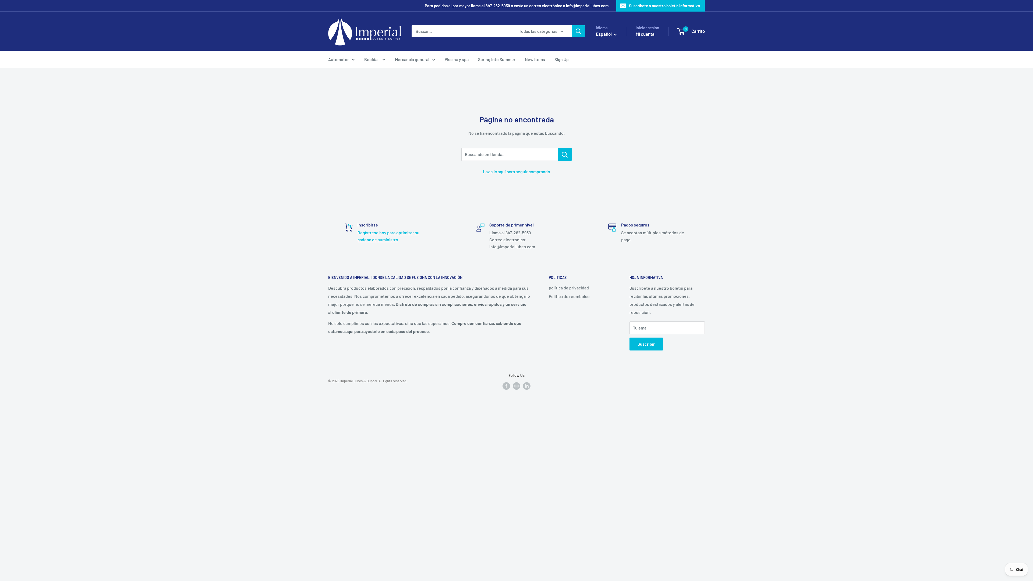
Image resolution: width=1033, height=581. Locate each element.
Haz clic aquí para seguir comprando (516, 171)
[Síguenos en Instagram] (516, 385)
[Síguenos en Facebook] (506, 385)
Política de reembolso (569, 296)
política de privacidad (569, 287)
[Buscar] (578, 31)
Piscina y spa (457, 59)
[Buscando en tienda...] (565, 154)
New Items (535, 59)
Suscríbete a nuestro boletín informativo (664, 5)
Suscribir (646, 343)
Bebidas (372, 59)
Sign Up (561, 59)
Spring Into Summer (496, 59)
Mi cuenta (645, 34)
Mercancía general (412, 59)
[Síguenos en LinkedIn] (526, 385)
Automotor (338, 59)
